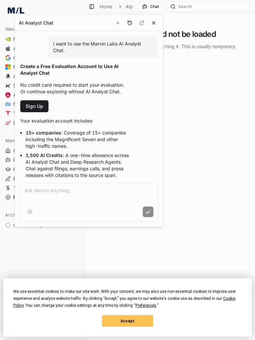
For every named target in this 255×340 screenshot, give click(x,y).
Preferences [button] (145, 305)
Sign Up (34, 106)
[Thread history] (130, 23)
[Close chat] (153, 23)
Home (106, 6)
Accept (127, 321)
